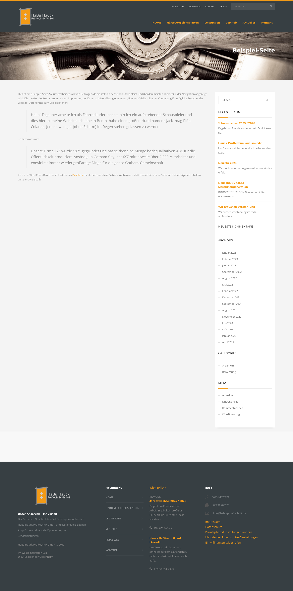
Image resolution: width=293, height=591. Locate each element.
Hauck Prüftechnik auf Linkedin (240, 143)
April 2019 (228, 342)
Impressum (177, 6)
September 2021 (232, 303)
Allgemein (228, 365)
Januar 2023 (229, 265)
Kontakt (209, 6)
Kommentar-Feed (232, 408)
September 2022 (232, 272)
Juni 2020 (227, 323)
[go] (271, 6)
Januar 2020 (229, 336)
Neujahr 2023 (227, 162)
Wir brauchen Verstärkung (236, 206)
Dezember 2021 (231, 297)
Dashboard (79, 175)
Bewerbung (229, 372)
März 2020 (228, 329)
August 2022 (229, 278)
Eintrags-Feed (230, 401)
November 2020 (231, 316)
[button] (228, 532)
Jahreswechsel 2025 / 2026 (236, 123)
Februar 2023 (230, 259)
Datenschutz (194, 6)
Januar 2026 (229, 252)
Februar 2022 (230, 291)
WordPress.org (231, 414)
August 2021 (229, 310)
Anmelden (228, 395)
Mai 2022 (227, 284)
